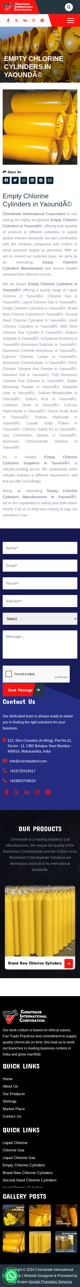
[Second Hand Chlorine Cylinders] (71, 963)
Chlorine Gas (13, 1150)
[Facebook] (8, 20)
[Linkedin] (25, 20)
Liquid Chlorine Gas (19, 1158)
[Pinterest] (42, 20)
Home (7, 1079)
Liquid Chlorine (15, 1143)
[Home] (18, 6)
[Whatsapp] (11, 1276)
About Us (10, 1086)
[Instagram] (33, 20)
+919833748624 (22, 781)
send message (21, 689)
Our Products (14, 1094)
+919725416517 (22, 771)
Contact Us (12, 1116)
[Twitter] (16, 20)
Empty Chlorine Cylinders (24, 1165)
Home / (10, 83)
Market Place (14, 1109)
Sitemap (9, 1101)
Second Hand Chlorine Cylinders (39, 962)
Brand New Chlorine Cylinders (28, 1173)
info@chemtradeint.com (28, 761)
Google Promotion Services (50, 1282)
